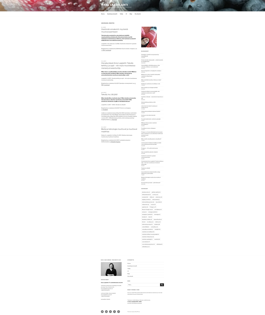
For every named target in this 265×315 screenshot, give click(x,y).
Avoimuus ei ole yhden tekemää (148, 115)
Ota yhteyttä (138, 13)
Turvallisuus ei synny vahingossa (148, 128)
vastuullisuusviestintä (147, 229)
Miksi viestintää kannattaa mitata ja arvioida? (151, 79)
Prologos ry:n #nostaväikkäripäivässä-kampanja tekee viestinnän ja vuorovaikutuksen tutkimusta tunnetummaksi (152, 133)
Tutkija (121, 13)
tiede (150, 216)
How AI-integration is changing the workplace (151, 70)
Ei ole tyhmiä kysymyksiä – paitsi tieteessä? (150, 182)
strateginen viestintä (147, 214)
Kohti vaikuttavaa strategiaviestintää (149, 87)
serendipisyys (158, 209)
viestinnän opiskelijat (147, 239)
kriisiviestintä (155, 199)
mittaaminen (145, 204)
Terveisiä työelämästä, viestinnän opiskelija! (150, 119)
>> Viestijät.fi (104, 109)
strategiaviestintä (152, 212)
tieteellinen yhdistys (147, 219)
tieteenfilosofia (158, 219)
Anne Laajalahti (114, 4)
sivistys (144, 212)
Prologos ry (153, 207)
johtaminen (159, 197)
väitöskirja (159, 244)
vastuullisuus (154, 226)
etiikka (152, 197)
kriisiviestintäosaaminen (148, 202)
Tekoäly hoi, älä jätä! (109, 94)
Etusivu (103, 13)
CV (126, 13)
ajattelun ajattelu (156, 192)
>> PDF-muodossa (106, 50)
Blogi (131, 13)
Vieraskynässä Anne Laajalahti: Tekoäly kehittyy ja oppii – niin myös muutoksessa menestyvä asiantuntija (118, 65)
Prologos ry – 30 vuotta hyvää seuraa (149, 148)
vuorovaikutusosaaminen (148, 244)
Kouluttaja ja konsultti (112, 13)
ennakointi (145, 197)
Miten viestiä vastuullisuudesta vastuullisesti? (151, 139)
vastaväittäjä (145, 226)
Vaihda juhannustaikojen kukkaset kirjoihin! (150, 111)
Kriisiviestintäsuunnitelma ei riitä (148, 102)
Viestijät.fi (157, 229)
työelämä (157, 224)
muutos (153, 204)
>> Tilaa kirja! (113, 119)
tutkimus (158, 221)
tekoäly (144, 216)
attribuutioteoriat (146, 194)
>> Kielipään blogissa (115, 141)
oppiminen (145, 207)
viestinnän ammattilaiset (148, 231)
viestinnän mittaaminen (148, 236)
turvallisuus (150, 221)
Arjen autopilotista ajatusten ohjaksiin (149, 152)
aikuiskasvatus (146, 192)
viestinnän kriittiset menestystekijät (150, 234)
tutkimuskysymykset (147, 224)
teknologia (157, 214)
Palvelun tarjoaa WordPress (133, 311)
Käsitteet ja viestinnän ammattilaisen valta (150, 83)
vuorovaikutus (146, 241)
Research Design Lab (147, 209)
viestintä (157, 239)
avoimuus (155, 194)
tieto (143, 221)
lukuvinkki (159, 202)
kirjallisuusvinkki (146, 199)
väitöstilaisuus (146, 246)
